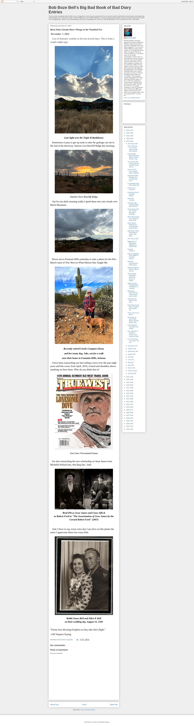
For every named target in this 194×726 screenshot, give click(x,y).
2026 (128, 130)
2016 (128, 390)
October (130, 348)
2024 (128, 136)
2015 (128, 393)
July (129, 357)
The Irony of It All (133, 238)
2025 (128, 133)
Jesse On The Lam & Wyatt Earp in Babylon (133, 171)
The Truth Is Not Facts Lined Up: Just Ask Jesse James (133, 164)
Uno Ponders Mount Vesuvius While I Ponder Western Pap (133, 156)
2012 (128, 401)
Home (84, 704)
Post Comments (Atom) (88, 709)
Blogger (107, 722)
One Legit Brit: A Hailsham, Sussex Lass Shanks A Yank (133, 333)
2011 (128, 404)
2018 (128, 385)
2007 (128, 415)
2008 (128, 412)
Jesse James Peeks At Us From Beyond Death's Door (133, 225)
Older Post (114, 704)
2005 (128, 421)
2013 (128, 399)
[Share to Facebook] (86, 640)
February (131, 370)
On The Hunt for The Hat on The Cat (133, 340)
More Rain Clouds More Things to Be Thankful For (133, 307)
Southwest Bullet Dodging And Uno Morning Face (133, 178)
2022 (128, 141)
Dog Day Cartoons (131, 250)
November (131, 346)
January (130, 373)
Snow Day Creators (131, 199)
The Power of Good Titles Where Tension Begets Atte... (133, 319)
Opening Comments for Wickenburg (133, 263)
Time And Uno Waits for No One (132, 300)
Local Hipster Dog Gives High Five (133, 184)
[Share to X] (85, 640)
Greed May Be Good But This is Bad (133, 326)
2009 (128, 410)
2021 (128, 377)
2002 (128, 429)
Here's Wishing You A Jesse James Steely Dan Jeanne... (133, 148)
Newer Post (54, 704)
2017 (128, 388)
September (131, 351)
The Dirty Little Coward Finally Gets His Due (133, 204)
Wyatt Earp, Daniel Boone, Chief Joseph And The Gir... (133, 293)
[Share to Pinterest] (88, 640)
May (129, 362)
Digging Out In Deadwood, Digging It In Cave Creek (132, 244)
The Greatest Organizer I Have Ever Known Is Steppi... (132, 277)
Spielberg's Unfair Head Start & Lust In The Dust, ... (133, 233)
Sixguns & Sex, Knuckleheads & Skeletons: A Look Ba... (133, 285)
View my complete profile (132, 97)
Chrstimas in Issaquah (131, 188)
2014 (128, 396)
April (129, 365)
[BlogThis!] (83, 640)
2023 (128, 138)
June (129, 359)
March (130, 368)
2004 (128, 423)
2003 (128, 426)
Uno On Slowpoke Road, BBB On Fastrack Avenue (133, 256)
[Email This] (81, 640)
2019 (128, 382)
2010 (128, 407)
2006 (128, 418)
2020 (128, 379)
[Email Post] (77, 639)
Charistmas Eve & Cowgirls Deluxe (133, 194)
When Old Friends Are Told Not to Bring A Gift (133, 218)
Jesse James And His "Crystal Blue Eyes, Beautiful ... (133, 211)
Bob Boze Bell (131, 38)
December (131, 143)
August (130, 354)
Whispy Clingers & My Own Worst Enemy (133, 269)
